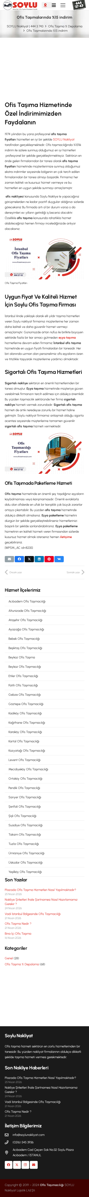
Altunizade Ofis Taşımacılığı (27, 611)
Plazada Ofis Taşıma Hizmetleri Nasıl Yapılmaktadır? (40, 890)
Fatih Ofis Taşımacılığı (23, 685)
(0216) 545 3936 (23, 1142)
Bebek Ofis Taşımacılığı (24, 639)
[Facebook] (9, 1165)
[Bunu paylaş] (19, 559)
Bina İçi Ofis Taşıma (18, 933)
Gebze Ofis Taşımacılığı (24, 695)
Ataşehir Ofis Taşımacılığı (25, 620)
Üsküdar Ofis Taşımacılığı (25, 862)
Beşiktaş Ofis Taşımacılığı (25, 648)
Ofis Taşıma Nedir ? (18, 924)
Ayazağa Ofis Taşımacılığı (26, 629)
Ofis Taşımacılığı (52, 1185)
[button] (53, 5)
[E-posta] (34, 1165)
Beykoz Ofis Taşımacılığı (24, 667)
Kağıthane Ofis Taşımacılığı (26, 722)
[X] (17, 1165)
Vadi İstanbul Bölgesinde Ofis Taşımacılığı (33, 914)
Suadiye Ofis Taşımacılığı (25, 825)
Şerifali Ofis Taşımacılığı (24, 806)
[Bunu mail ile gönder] (9, 559)
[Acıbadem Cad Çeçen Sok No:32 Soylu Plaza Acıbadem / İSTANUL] (9, 1152)
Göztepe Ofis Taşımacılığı (25, 704)
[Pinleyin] (49, 559)
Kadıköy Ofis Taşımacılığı (25, 713)
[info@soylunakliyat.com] (9, 1135)
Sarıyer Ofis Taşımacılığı (24, 797)
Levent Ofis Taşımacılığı (24, 760)
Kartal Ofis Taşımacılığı (23, 741)
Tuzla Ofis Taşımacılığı (23, 844)
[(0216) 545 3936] (9, 1142)
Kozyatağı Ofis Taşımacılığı (26, 750)
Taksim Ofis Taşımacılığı (24, 834)
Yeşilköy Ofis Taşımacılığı (25, 872)
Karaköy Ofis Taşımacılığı (25, 732)
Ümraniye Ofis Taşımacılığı (26, 853)
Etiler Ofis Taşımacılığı (23, 676)
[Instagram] (25, 1165)
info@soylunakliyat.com (28, 1135)
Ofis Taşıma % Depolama (22, 964)
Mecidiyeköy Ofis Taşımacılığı (28, 769)
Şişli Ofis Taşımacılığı (22, 816)
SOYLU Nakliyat (64, 139)
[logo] (20, 5)
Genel (9, 958)
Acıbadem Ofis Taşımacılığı (27, 601)
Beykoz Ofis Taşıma (21, 657)
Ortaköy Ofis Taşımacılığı (25, 778)
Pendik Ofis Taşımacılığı (24, 788)
